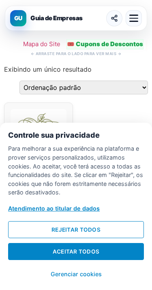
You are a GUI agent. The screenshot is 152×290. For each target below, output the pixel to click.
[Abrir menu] (134, 18)
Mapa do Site (41, 44)
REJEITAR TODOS (76, 229)
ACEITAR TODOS (76, 251)
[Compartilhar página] (114, 18)
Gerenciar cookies (76, 274)
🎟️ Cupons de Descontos (105, 44)
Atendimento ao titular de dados (54, 208)
